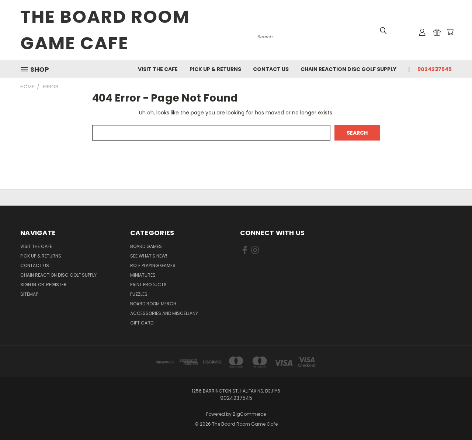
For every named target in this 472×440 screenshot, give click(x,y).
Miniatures (143, 275)
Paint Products (148, 284)
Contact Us (271, 69)
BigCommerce (249, 414)
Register (56, 284)
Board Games (146, 246)
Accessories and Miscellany (164, 313)
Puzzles (139, 294)
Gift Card (141, 323)
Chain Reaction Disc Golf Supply (348, 69)
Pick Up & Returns (215, 69)
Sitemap (29, 294)
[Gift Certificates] (437, 32)
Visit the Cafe (158, 69)
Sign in (28, 284)
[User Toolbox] (422, 32)
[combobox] (323, 35)
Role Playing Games (153, 265)
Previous (453, 417)
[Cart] (450, 32)
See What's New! (148, 256)
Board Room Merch (153, 304)
